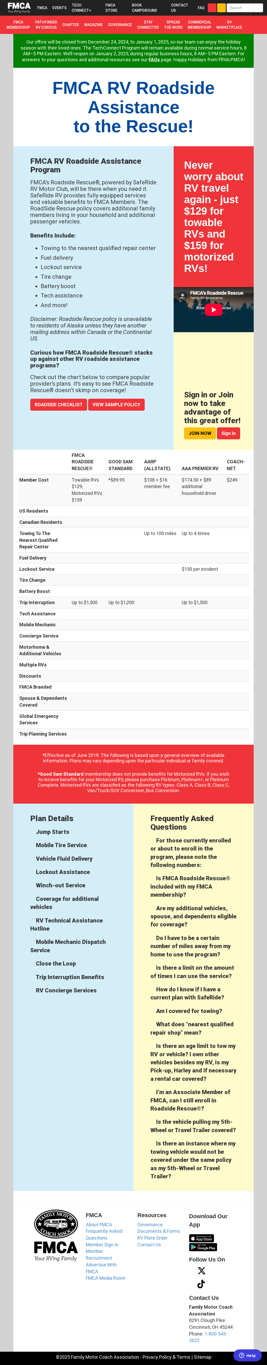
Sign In (228, 433)
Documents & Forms (158, 1231)
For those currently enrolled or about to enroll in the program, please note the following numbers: (190, 852)
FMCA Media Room (105, 1278)
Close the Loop (55, 963)
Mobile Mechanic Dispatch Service (68, 946)
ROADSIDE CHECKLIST (59, 404)
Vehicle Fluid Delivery (64, 859)
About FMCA (99, 1224)
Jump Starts (52, 832)
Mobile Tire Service (61, 845)
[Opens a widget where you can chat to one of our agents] (247, 1355)
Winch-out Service (60, 885)
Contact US (179, 8)
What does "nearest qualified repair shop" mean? (192, 1028)
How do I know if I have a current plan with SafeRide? (187, 993)
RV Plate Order (152, 1238)
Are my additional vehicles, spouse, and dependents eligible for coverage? (193, 916)
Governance (150, 1224)
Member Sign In (102, 1244)
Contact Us (149, 1244)
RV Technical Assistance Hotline (66, 924)
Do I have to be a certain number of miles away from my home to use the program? (190, 946)
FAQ (201, 8)
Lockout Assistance (62, 872)
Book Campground (144, 8)
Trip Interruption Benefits (69, 977)
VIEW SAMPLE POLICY (116, 404)
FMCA (42, 8)
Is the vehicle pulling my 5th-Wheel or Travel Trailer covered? (193, 1126)
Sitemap (202, 1357)
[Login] (212, 7)
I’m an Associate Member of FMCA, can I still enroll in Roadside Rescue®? (190, 1100)
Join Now (200, 433)
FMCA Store (111, 8)
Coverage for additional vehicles (64, 903)
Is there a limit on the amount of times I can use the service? (192, 971)
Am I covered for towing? (188, 1011)
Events (59, 8)
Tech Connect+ (81, 8)
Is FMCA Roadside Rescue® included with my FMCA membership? (190, 886)
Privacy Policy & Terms (166, 1357)
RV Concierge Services (66, 990)
